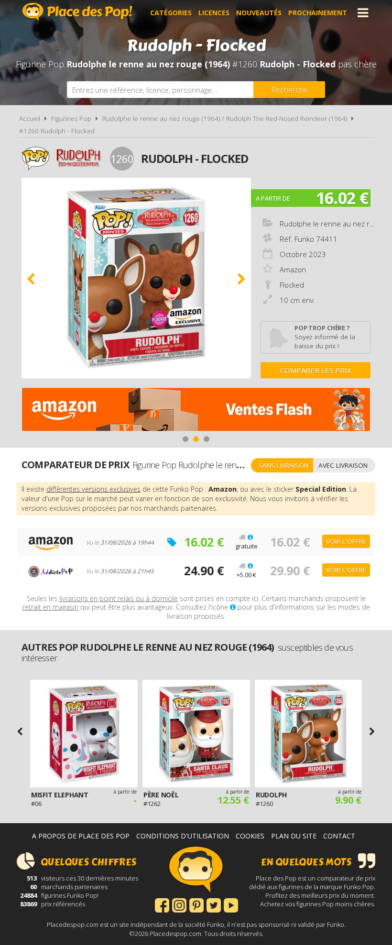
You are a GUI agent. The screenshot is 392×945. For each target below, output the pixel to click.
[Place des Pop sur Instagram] (179, 904)
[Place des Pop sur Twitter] (214, 904)
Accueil (29, 118)
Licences (213, 12)
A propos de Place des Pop (81, 835)
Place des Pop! (77, 11)
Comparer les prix (315, 370)
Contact (339, 835)
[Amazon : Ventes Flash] (196, 410)
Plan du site (293, 835)
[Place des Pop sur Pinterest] (196, 904)
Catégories (171, 12)
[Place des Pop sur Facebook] (162, 904)
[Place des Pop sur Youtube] (231, 904)
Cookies (250, 835)
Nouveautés (259, 12)
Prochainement (317, 12)
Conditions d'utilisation (182, 835)
